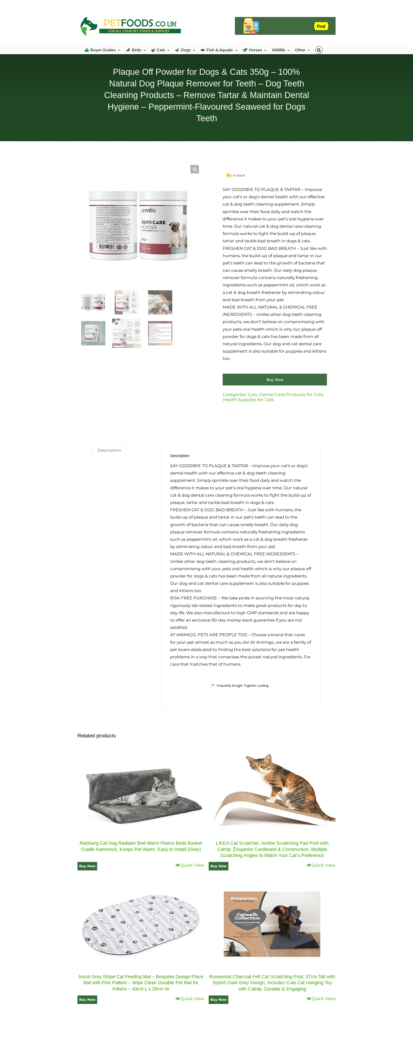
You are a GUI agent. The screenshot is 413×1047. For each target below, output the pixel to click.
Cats (252, 394)
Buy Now (275, 379)
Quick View (192, 865)
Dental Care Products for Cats (291, 394)
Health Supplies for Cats (248, 399)
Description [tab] (109, 450)
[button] (318, 49)
